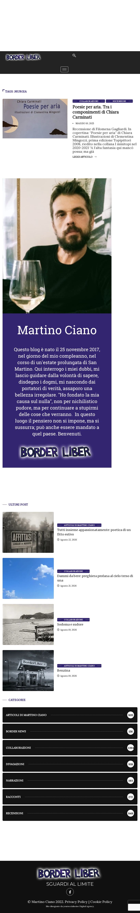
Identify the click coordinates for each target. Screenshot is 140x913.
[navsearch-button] (74, 56)
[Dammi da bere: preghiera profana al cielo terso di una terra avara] (28, 578)
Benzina (63, 670)
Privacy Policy (76, 902)
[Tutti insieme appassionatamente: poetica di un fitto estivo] (28, 532)
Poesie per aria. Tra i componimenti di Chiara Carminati (96, 112)
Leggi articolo (83, 156)
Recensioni (119, 101)
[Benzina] (28, 670)
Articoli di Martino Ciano (79, 525)
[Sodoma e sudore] (28, 624)
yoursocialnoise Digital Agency (78, 906)
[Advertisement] (70, 25)
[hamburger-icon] (64, 69)
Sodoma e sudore (70, 624)
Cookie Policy (101, 902)
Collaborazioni (88, 101)
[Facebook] (70, 892)
